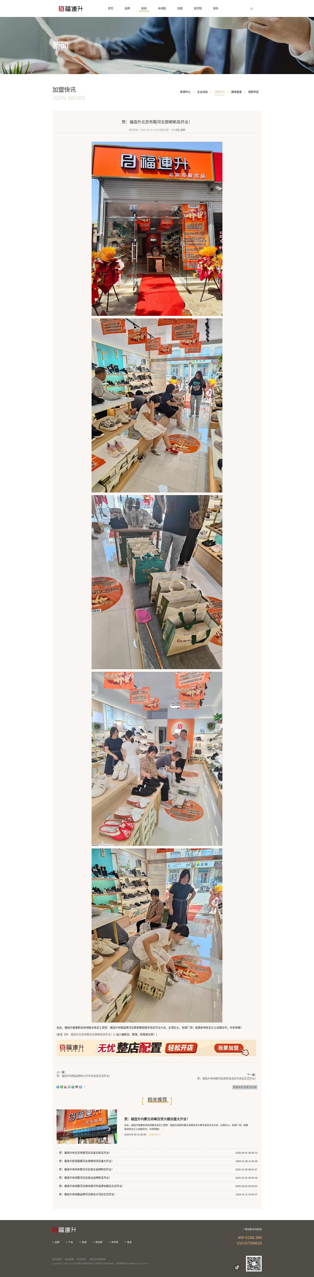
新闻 (84, 1242)
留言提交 (81, 1259)
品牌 (57, 1242)
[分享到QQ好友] (76, 1087)
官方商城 (56, 1259)
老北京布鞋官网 (98, 1259)
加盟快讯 (219, 92)
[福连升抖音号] (237, 1267)
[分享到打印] (80, 1087)
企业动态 (202, 92)
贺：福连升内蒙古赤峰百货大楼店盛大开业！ (157, 1119)
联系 (129, 1242)
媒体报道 (236, 92)
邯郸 (183, 130)
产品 (70, 1242)
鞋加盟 (99, 1242)
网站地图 (69, 1259)
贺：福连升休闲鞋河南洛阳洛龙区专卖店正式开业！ (227, 1078)
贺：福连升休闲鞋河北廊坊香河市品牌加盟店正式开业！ (91, 1186)
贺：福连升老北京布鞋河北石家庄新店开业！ (85, 1152)
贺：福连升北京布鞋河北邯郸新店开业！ (89, 1034)
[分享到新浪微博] (65, 1087)
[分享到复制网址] (84, 1087)
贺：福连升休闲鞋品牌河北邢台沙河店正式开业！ (88, 1194)
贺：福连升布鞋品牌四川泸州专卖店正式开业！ (84, 1076)
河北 (177, 130)
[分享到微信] (61, 1087)
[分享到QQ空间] (73, 1087)
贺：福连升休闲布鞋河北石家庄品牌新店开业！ (86, 1169)
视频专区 (253, 92)
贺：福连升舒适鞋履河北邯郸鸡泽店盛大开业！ (86, 1161)
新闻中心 (185, 92)
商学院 (114, 1242)
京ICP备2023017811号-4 (137, 1263)
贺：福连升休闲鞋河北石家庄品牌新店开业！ (85, 1177)
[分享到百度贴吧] (69, 1087)
